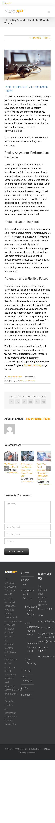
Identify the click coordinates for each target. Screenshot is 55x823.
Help (25, 687)
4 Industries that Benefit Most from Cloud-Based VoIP (26, 470)
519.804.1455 (45, 609)
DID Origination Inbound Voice (29, 629)
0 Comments (30, 381)
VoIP (21, 381)
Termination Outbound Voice (29, 647)
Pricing (26, 670)
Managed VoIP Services (29, 610)
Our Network (27, 679)
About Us (26, 581)
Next (46, 38)
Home (26, 573)
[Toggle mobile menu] (49, 11)
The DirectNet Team (14, 377)
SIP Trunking (29, 661)
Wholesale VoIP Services (27, 594)
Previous (36, 38)
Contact (27, 694)
